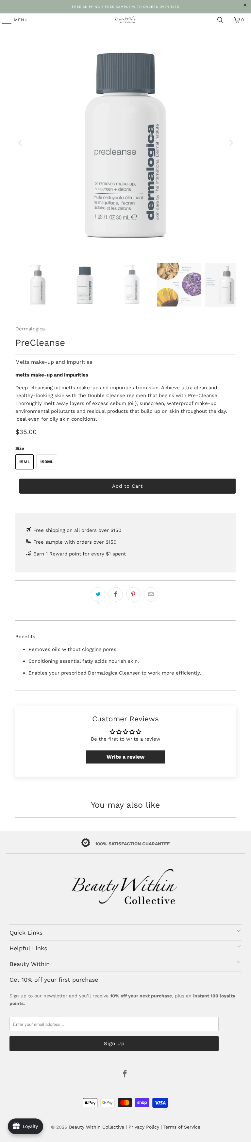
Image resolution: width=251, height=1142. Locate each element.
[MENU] (3, 19)
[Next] (231, 143)
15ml (24, 461)
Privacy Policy (143, 1127)
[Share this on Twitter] (98, 594)
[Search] (220, 19)
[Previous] (20, 143)
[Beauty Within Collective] (125, 19)
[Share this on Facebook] (116, 594)
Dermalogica (30, 329)
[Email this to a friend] (151, 594)
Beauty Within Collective (96, 1127)
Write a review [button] (125, 757)
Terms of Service (181, 1127)
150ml (47, 461)
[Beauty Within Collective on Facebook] (125, 1074)
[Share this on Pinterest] (133, 594)
